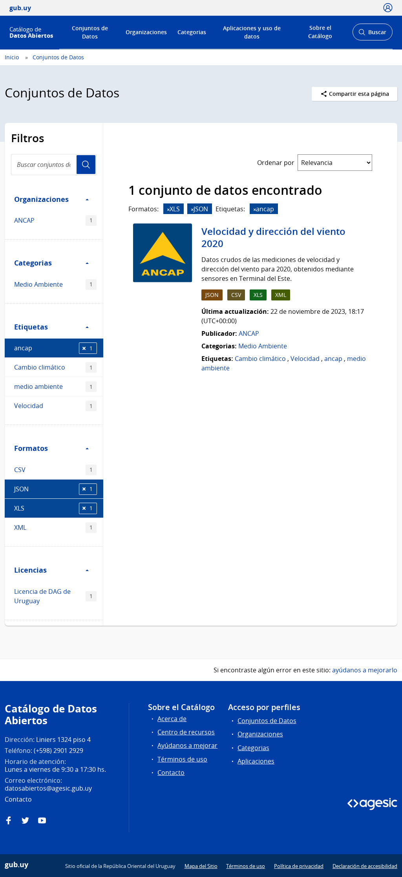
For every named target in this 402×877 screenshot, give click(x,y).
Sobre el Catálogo (320, 32)
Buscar (372, 34)
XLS (53, 508)
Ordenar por (275, 162)
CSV (53, 469)
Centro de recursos (186, 732)
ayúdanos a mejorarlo (364, 670)
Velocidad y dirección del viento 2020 (273, 237)
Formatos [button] (31, 448)
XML (53, 527)
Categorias (191, 32)
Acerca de (171, 718)
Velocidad (53, 405)
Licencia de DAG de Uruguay (53, 596)
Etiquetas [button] (31, 327)
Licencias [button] (30, 570)
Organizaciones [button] (41, 199)
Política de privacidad (298, 866)
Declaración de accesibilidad (365, 866)
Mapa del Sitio (201, 866)
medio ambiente (53, 386)
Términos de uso (182, 759)
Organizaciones (146, 32)
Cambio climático (53, 367)
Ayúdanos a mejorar (187, 745)
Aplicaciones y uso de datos (252, 32)
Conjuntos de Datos (90, 32)
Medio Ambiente (53, 284)
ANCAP (53, 220)
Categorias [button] (33, 263)
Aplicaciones (256, 761)
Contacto (171, 772)
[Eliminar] (168, 209)
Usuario (86, 164)
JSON (53, 489)
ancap (53, 348)
